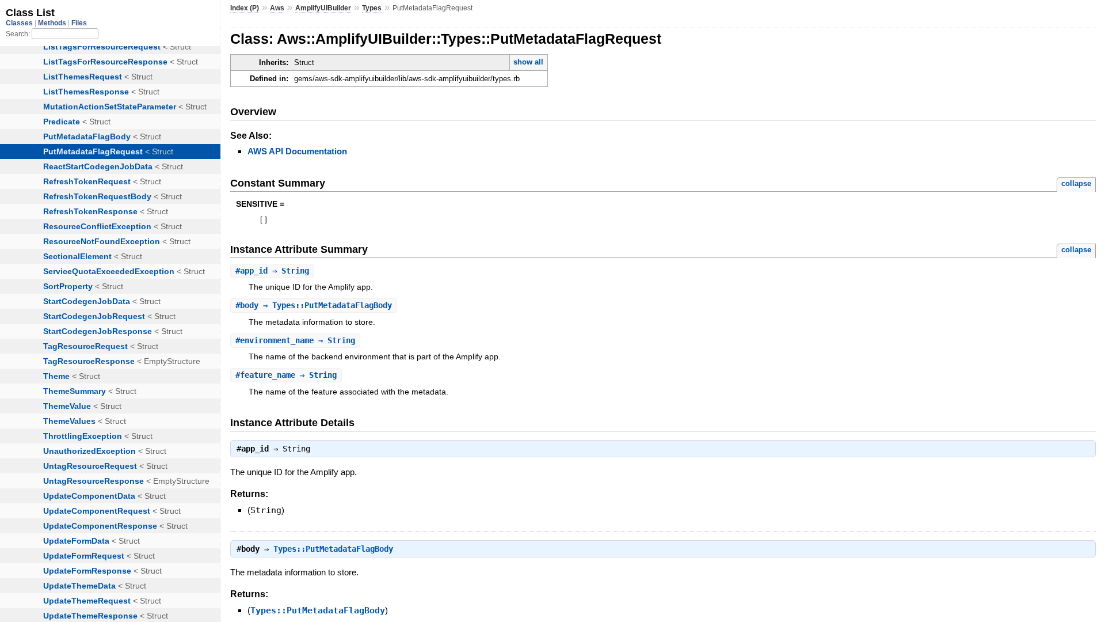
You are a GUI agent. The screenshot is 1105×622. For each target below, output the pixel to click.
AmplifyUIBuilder (323, 8)
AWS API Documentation (297, 151)
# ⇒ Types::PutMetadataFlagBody (313, 305)
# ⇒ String (272, 270)
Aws (277, 8)
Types (372, 8)
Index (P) (244, 8)
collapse (1076, 183)
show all (528, 62)
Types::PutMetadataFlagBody (333, 548)
